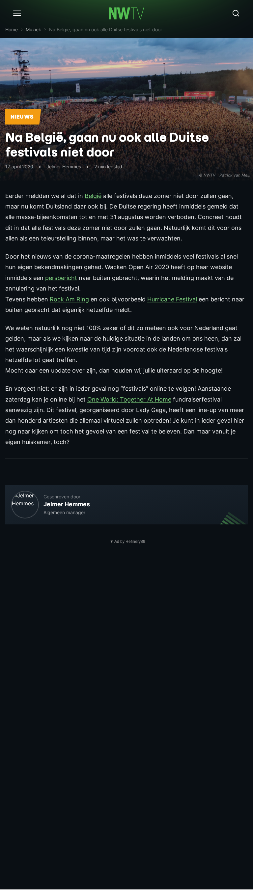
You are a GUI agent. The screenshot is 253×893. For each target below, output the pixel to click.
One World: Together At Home (129, 399)
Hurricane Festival (172, 299)
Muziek (33, 29)
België (93, 195)
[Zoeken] (235, 13)
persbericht (61, 277)
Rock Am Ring (69, 299)
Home (11, 29)
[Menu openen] (17, 13)
